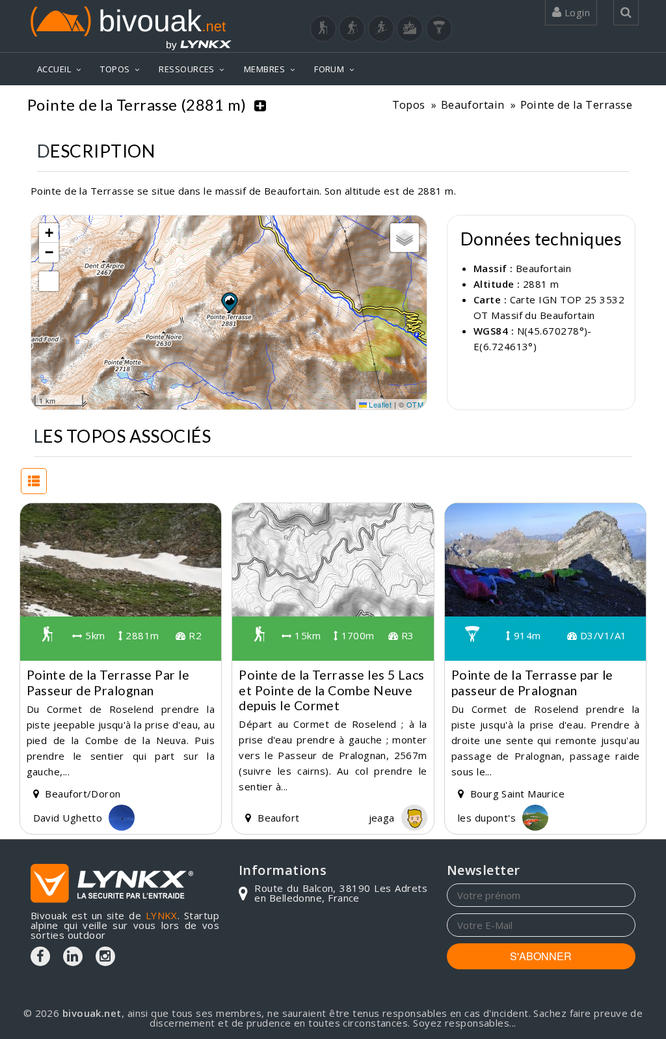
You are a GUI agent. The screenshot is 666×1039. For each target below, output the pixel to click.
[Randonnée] (323, 29)
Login (575, 12)
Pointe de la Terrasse (576, 104)
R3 (406, 635)
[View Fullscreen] (49, 281)
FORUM (329, 69)
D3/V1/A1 (601, 635)
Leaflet (379, 404)
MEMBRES (264, 69)
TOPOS (114, 69)
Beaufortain (473, 104)
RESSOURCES (187, 69)
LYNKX (162, 915)
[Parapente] (439, 29)
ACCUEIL (54, 69)
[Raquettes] (352, 29)
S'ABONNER (541, 956)
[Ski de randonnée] (381, 29)
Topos (408, 104)
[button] (229, 302)
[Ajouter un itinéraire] (260, 105)
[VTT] (410, 29)
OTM (414, 404)
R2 (194, 635)
